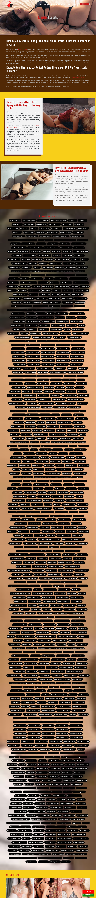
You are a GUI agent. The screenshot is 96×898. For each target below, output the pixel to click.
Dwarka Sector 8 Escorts (76, 364)
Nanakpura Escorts (34, 586)
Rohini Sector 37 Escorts (27, 741)
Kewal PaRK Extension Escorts (41, 485)
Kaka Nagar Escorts (49, 465)
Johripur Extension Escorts (57, 457)
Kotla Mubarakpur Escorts (68, 504)
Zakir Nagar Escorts (55, 862)
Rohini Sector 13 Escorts (20, 722)
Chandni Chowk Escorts (81, 298)
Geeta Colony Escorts (81, 383)
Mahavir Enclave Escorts (34, 523)
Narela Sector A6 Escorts (62, 597)
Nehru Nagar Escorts (69, 609)
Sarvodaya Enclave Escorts (18, 772)
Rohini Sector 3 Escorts (62, 733)
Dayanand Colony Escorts (48, 321)
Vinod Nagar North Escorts (52, 850)
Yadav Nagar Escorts (68, 858)
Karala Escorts (17, 477)
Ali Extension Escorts (13, 228)
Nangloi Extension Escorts (49, 589)
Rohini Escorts (72, 714)
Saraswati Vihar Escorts (42, 768)
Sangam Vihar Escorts (43, 764)
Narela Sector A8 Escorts (20, 601)
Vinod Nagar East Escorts (37, 850)
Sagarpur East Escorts (17, 761)
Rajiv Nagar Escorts (41, 691)
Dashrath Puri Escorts (19, 321)
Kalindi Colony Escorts (71, 465)
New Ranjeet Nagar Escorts (20, 624)
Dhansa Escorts (24, 333)
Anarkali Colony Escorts (18, 236)
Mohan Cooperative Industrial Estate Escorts (19, 570)
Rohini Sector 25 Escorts (62, 729)
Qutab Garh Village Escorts (45, 679)
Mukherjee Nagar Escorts (31, 578)
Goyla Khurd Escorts (17, 399)
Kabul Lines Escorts (67, 461)
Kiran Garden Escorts (57, 496)
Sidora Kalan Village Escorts (18, 799)
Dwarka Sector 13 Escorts (63, 345)
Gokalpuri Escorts (48, 391)
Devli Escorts (67, 329)
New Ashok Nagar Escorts (60, 613)
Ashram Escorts (12, 251)
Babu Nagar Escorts (37, 259)
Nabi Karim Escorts (54, 582)
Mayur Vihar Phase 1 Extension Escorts (18, 555)
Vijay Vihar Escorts (60, 846)
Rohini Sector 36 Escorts (13, 741)
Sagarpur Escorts (82, 757)
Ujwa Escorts (29, 834)
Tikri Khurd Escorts (14, 827)
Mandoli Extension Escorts (63, 535)
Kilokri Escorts (32, 496)
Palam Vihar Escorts (31, 648)
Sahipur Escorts (42, 761)
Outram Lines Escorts (49, 644)
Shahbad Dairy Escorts (34, 780)
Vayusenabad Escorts (78, 842)
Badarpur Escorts (48, 259)
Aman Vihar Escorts (44, 228)
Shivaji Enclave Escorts (55, 792)
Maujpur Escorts (43, 547)
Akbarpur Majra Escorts (54, 224)
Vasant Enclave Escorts (38, 838)
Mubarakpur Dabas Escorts (16, 578)
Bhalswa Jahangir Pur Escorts (81, 282)
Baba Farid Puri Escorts (14, 259)
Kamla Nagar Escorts (78, 469)
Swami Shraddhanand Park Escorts (20, 819)
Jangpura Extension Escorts (48, 446)
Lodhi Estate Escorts (78, 516)
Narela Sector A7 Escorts (77, 597)
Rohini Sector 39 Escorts (56, 741)
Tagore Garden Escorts (78, 819)
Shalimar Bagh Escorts (77, 784)
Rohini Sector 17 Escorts (76, 722)
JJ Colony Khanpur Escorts (76, 453)
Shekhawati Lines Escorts (29, 792)
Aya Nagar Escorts (66, 251)
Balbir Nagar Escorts (47, 267)
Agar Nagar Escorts (17, 224)
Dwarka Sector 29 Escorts (63, 360)
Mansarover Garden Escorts (45, 543)
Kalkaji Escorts (16, 469)
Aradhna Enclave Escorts (30, 240)
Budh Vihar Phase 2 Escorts (20, 294)
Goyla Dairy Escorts (83, 395)
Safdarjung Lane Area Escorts (68, 757)
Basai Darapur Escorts (66, 271)
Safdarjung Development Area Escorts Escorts (32, 757)
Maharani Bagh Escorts (20, 523)
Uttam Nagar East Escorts (64, 834)
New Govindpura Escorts (17, 617)
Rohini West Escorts (67, 745)
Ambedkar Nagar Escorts (70, 228)
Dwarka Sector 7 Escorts (62, 364)
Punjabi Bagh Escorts (44, 671)
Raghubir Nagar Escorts (42, 687)
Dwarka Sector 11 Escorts (18, 345)
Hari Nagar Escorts (78, 415)
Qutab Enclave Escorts (19, 679)
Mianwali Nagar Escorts (79, 558)
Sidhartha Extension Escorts (74, 795)
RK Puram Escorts (35, 706)
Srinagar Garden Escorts (67, 803)
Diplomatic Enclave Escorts (74, 337)
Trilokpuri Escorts (11, 830)
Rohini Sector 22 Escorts (20, 729)
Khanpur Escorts (12, 488)
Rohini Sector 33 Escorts (48, 737)
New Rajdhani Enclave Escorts (61, 621)
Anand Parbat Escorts (65, 232)
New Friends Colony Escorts (76, 613)
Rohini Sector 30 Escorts (76, 733)
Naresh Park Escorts (77, 601)
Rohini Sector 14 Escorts (34, 722)
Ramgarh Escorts (39, 698)
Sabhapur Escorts (56, 749)
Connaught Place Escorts (18, 314)
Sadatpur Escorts (42, 753)
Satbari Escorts (30, 772)
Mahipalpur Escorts (76, 523)
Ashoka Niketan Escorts (66, 247)
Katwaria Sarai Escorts (43, 481)
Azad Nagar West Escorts (44, 255)
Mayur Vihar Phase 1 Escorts (72, 551)
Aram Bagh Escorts (59, 240)
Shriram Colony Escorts (79, 792)
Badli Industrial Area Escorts (19, 263)
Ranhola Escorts (16, 702)
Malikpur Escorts (12, 531)
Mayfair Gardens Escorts (45, 551)
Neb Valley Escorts (36, 609)
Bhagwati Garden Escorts (61, 279)
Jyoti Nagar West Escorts (42, 461)
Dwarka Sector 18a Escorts (32, 352)
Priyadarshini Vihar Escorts (66, 667)
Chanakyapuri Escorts (28, 298)
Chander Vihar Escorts (67, 298)
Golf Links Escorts (71, 391)
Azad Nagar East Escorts (30, 255)
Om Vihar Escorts (37, 644)
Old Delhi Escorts (18, 640)
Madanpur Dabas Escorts (64, 520)
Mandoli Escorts (51, 535)
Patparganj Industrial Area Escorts (29, 659)
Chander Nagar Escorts (54, 298)
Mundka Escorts (83, 578)
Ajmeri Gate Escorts (41, 224)
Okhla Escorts (10, 636)
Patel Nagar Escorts (35, 656)
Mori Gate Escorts (16, 574)
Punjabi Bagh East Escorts (57, 671)
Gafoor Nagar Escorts (70, 376)
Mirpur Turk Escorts (41, 562)
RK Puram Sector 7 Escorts (30, 714)
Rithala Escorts (25, 706)
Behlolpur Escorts (24, 279)
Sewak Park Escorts (53, 776)
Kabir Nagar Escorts (55, 461)
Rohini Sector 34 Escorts (62, 737)
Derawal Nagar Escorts (56, 329)
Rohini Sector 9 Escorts (54, 745)
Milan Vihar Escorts (17, 562)
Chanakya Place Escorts (15, 298)
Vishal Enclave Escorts (15, 854)
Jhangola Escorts (69, 450)
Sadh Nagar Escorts (53, 753)
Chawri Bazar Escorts (67, 302)
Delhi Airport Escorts (44, 325)
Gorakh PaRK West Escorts (29, 395)
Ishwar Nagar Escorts (72, 434)
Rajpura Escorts (73, 694)
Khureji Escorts (42, 492)
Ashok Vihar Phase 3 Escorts (35, 247)
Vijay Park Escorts (50, 846)
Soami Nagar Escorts (16, 803)
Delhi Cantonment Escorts (58, 325)
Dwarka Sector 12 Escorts (33, 345)
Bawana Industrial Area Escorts (54, 275)
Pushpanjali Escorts (57, 675)
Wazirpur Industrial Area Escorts (28, 858)
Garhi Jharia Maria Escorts (15, 383)
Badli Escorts (85, 259)
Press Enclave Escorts (51, 667)
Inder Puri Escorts (60, 430)
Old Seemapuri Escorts (14, 644)
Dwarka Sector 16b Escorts (63, 349)
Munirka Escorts (31, 582)
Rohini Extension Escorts (20, 718)
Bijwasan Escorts (12, 290)
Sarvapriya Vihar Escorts (81, 768)
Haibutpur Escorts (80, 411)
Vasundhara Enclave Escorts (64, 842)
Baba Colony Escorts (79, 255)
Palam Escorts (71, 644)
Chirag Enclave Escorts (67, 306)
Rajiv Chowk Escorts (29, 691)
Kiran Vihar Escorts (69, 496)
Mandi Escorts (17, 535)
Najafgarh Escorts (76, 582)
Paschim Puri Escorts (68, 652)
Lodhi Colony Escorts (66, 516)
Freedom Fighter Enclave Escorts (58, 372)
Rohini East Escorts (83, 714)
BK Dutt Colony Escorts (34, 290)
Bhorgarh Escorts (84, 286)
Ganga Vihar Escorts (56, 380)
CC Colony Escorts (65, 294)
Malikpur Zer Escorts (23, 531)
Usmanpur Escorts (38, 834)
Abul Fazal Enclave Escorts (29, 220)
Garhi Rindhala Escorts (43, 383)
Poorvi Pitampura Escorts (30, 663)
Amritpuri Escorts (17, 232)
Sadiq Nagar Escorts (79, 753)
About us (46, 4)
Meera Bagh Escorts (42, 558)
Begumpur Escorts (13, 279)
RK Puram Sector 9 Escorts (60, 714)
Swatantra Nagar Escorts (65, 819)
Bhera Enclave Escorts (47, 286)
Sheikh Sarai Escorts (16, 792)
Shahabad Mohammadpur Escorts (18, 780)
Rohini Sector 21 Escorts (76, 726)
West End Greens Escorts (55, 858)
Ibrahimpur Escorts (25, 430)
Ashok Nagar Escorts (53, 244)
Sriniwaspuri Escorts (80, 803)
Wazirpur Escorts (13, 858)
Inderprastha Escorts (82, 430)
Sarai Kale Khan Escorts (82, 764)
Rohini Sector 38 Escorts (42, 741)
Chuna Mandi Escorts (50, 310)
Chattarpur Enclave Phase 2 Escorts (51, 302)
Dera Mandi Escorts (32, 329)
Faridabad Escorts (72, 368)
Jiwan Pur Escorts (63, 453)
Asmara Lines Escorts (35, 251)
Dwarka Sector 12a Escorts (48, 345)
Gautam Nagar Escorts (56, 383)
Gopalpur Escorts (82, 391)
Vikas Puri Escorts (83, 846)
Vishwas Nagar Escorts (58, 854)
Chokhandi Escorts (38, 310)
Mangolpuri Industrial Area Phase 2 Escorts (73, 539)
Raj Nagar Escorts (54, 687)
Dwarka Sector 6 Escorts (48, 364)
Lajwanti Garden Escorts (47, 512)
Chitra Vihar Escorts (80, 306)
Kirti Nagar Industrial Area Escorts (74, 500)
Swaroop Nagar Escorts (37, 819)
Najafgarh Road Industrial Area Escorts (18, 586)
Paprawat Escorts (40, 652)
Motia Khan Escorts (79, 574)
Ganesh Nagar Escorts (43, 380)
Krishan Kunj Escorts (82, 504)
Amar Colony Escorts (56, 228)
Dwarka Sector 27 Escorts (33, 360)
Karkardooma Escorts (65, 477)
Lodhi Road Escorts (15, 520)
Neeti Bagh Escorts (57, 609)
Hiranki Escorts (41, 426)
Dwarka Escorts (41, 341)
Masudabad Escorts (82, 543)
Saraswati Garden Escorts (27, 768)
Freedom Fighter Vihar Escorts (75, 372)
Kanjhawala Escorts (26, 473)
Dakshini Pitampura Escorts (17, 317)
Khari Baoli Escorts (38, 488)
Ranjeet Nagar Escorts (65, 702)
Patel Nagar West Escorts (77, 656)
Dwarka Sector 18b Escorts (48, 352)
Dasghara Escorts (81, 317)
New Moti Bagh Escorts (79, 617)
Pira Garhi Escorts (71, 659)
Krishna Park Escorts (58, 508)
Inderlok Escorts (71, 430)
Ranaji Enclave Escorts (69, 698)
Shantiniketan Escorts (42, 788)
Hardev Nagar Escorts (32, 415)
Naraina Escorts (76, 589)
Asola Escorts (46, 251)
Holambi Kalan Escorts (53, 426)
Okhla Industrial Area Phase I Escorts (25, 636)
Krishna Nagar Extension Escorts (43, 508)
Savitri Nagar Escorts (79, 772)
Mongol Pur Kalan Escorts (81, 570)
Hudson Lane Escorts (79, 426)
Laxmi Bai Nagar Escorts (19, 516)
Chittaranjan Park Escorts (25, 310)
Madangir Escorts (51, 520)
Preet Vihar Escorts (28, 667)
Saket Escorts (22, 764)
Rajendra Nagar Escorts (79, 687)
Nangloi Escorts (37, 589)
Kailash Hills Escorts (12, 465)
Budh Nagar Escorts (68, 290)
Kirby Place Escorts (48, 500)
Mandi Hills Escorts (28, 535)
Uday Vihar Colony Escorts (17, 834)
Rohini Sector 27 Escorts (20, 733)
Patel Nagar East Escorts (48, 656)
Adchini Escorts (72, 220)
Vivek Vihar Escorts (70, 854)
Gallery (63, 4)
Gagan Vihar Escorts (82, 376)
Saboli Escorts (80, 749)
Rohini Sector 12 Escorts (76, 718)
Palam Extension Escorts (18, 648)
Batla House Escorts (14, 275)
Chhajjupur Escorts (80, 302)
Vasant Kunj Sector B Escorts (81, 838)
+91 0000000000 (84, 4)
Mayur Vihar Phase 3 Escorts (53, 555)
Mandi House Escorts (40, 535)
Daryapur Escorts (70, 317)
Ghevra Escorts (70, 387)
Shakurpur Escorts (64, 784)
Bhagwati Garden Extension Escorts (78, 279)
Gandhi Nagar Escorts (17, 380)
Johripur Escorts (45, 457)
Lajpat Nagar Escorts (34, 512)
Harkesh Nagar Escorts (81, 418)
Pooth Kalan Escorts (44, 663)
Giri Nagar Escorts (26, 391)
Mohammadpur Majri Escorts (72, 566)
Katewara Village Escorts (29, 481)
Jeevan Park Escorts (58, 450)
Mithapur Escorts (52, 562)
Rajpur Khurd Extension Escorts (59, 694)
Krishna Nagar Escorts (27, 508)
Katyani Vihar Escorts (56, 481)
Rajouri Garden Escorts (79, 691)
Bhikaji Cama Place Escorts (62, 286)
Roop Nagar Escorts (33, 749)
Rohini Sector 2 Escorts (48, 726)
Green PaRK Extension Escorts (46, 403)
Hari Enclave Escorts (66, 415)
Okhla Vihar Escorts (84, 636)
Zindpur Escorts (66, 862)
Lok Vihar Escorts (40, 520)
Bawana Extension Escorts (37, 275)
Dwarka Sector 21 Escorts (47, 356)
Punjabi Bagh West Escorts (14, 675)
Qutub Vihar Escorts (77, 679)
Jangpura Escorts (12, 446)
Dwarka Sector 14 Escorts (77, 345)
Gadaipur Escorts (58, 376)
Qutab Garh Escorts (32, 679)
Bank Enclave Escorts (16, 271)
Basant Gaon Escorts (79, 271)
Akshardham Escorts (67, 224)
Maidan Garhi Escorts (32, 527)
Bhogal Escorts (74, 286)
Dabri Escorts (50, 314)
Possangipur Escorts (56, 663)
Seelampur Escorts (30, 776)
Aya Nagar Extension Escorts (81, 251)
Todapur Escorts (72, 827)
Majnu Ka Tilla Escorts (56, 527)
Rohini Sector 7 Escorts (27, 745)
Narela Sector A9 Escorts (35, 601)
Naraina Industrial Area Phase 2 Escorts (42, 593)
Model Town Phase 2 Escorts (40, 566)
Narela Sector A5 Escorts (48, 597)
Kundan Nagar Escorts (71, 508)
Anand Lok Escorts (40, 232)
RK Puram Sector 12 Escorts (79, 706)
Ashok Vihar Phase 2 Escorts (19, 247)
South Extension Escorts (53, 803)
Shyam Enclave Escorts (20, 795)
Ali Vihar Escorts (24, 228)
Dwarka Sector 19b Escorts (78, 352)
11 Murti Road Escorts (15, 220)
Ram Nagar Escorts (83, 694)
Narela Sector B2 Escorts (49, 601)
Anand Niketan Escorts (52, 232)
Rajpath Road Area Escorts (33, 694)
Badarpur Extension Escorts (62, 259)
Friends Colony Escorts (14, 376)
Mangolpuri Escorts (32, 539)
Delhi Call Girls (55, 4)
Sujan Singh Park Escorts (56, 807)
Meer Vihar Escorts (30, 558)
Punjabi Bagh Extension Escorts (74, 671)
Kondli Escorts (48, 504)
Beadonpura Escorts (69, 275)
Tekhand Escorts (35, 823)
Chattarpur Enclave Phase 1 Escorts (32, 302)
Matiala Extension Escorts (31, 547)
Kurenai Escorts (83, 508)
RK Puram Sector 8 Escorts (45, 714)
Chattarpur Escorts (16, 302)
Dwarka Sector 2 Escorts (19, 356)
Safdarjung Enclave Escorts (52, 757)
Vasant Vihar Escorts (50, 842)
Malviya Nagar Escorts (47, 531)
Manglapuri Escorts (77, 535)
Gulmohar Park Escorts (74, 407)
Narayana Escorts (71, 593)
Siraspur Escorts (61, 799)
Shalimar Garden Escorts (16, 788)
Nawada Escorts (81, 605)
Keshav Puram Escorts (80, 481)
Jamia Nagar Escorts (70, 442)
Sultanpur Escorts (82, 807)
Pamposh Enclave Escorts (44, 648)
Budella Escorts (57, 290)
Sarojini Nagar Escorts (67, 768)
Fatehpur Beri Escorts (30, 372)
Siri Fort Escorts (71, 799)
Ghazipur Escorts (60, 387)
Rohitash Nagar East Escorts (81, 745)
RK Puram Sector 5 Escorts (78, 710)
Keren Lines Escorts (68, 481)
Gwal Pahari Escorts (69, 411)
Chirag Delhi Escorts (54, 306)
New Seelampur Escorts (49, 624)
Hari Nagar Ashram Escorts (16, 418)
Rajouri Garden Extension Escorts (16, 694)
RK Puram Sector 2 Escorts (33, 710)
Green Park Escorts (32, 403)
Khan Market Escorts (79, 485)
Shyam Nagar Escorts (33, 795)
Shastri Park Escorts (81, 788)
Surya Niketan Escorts (82, 815)
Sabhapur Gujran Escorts (69, 749)
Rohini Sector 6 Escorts (14, 745)
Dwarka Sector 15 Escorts (18, 349)
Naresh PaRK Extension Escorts (18, 605)
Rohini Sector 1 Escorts (34, 718)
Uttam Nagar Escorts (50, 834)
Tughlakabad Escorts (38, 830)
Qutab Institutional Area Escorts (62, 679)
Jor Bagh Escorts (70, 457)
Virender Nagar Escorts (82, 850)
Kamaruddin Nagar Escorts (63, 469)
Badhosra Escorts (75, 259)
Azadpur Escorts (56, 255)
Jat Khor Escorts (14, 450)
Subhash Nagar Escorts (15, 807)
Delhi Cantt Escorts (71, 325)
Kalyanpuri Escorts (50, 469)
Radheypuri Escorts (16, 687)
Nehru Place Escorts (82, 609)
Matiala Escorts (19, 547)
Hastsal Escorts (40, 422)
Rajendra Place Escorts (16, 691)
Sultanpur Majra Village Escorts (37, 811)
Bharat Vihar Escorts (25, 286)
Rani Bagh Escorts (41, 702)
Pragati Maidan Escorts (68, 663)
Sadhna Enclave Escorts (66, 753)
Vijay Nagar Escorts (39, 846)
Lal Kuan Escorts (73, 512)
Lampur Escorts (83, 512)
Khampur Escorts (68, 485)
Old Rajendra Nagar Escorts (60, 640)
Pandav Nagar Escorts (28, 652)
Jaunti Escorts (34, 450)
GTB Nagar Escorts (20, 407)
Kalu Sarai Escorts (26, 469)
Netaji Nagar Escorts (30, 613)
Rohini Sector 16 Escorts (62, 722)
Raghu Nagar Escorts (28, 687)
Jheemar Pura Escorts (28, 453)
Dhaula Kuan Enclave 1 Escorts (80, 333)
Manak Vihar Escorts (72, 531)
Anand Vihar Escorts (78, 232)
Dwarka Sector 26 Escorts (19, 360)
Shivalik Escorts (67, 792)
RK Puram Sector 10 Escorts (64, 706)
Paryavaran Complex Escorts (54, 652)
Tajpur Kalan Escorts (24, 823)
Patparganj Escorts (14, 659)
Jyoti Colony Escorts (15, 461)
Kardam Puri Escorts (53, 477)
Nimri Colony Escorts (49, 628)
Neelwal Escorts (47, 609)
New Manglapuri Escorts (47, 617)
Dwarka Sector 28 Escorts (48, 360)
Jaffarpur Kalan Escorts (18, 438)
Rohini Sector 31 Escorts (20, 737)
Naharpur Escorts (65, 582)
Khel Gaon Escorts (59, 488)
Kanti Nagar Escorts (38, 473)
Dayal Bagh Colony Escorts (33, 321)
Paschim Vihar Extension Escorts (20, 656)
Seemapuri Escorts (41, 776)
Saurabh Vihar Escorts (54, 772)
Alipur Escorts (33, 228)
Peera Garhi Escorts (45, 659)
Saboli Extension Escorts (18, 753)
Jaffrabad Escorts (30, 438)
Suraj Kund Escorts (56, 815)
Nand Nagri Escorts (46, 586)
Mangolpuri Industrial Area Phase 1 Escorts (49, 539)
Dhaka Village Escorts (13, 333)
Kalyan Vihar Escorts (38, 469)
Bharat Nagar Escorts (12, 286)
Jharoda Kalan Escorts (80, 450)
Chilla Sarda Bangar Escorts (40, 306)
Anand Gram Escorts (28, 232)
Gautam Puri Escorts (69, 383)
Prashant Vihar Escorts (15, 667)
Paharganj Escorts (61, 644)
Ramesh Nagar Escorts (27, 698)
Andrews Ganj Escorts (44, 236)
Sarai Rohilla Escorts (14, 768)
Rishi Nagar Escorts (14, 706)
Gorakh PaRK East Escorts (14, 395)
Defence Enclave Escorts (17, 325)
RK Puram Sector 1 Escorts (48, 706)
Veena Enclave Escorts (14, 846)
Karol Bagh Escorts (77, 477)
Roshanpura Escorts (45, 749)
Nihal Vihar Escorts (27, 628)
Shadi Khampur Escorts (66, 776)
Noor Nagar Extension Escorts (79, 632)
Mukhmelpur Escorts (45, 578)
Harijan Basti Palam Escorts (48, 418)
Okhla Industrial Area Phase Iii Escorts (67, 636)
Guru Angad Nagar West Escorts (37, 411)
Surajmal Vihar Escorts (69, 815)
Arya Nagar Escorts (15, 244)
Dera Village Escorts (43, 329)
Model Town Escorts (79, 562)
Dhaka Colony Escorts (77, 329)
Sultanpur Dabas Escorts (21, 811)
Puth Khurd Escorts (84, 675)
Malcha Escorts (82, 527)
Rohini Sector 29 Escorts (48, 733)
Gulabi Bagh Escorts (47, 407)
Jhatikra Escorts (17, 453)
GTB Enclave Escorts (82, 403)
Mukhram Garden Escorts (58, 578)
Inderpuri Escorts (14, 434)
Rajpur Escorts (45, 694)
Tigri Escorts (86, 823)
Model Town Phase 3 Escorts (56, 566)
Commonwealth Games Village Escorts (78, 310)
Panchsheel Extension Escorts (76, 648)
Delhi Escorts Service (78, 77)
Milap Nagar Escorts (29, 562)
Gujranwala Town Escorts (33, 407)
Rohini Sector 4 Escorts (69, 741)
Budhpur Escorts (33, 294)
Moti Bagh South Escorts (54, 574)
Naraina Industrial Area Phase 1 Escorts (21, 593)
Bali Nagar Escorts (59, 267)
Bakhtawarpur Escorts (14, 267)
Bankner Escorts (28, 271)
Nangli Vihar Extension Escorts (24, 589)
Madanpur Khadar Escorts (79, 520)
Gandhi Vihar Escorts (30, 380)
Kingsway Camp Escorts (44, 496)
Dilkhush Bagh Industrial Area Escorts (42, 337)
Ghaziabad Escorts (49, 387)
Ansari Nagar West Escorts (15, 240)
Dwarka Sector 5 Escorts (34, 364)
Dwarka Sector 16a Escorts (47, 349)
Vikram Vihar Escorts (24, 850)
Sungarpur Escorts (31, 815)
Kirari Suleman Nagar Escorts (34, 500)
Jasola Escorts (73, 446)
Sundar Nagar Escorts (63, 811)
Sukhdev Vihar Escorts (70, 807)
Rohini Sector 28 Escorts (34, 733)
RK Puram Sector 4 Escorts (63, 710)
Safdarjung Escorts (14, 757)
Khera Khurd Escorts (83, 488)
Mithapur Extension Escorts (65, 562)
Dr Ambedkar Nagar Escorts (17, 341)
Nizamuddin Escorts (14, 632)
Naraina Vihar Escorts (60, 593)
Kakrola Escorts (59, 465)
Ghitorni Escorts (80, 387)
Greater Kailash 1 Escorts (44, 399)
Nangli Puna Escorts (70, 586)
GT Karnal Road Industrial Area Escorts (65, 403)
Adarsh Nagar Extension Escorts (59, 220)
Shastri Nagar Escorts (69, 788)
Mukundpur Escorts (72, 578)
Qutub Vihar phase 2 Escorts (33, 683)
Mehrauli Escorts (67, 558)
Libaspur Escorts (55, 516)
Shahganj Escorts (57, 780)
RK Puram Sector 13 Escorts (17, 710)
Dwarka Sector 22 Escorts (62, 356)
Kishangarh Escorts (25, 504)
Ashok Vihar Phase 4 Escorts (51, 247)
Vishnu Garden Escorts (28, 854)
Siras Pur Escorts (51, 799)
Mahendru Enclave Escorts (49, 523)
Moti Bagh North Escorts (40, 574)
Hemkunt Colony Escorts (17, 426)
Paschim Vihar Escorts (81, 652)
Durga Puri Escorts (30, 341)
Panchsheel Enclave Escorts (60, 648)
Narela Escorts (82, 593)
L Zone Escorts (12, 512)
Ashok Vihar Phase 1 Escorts (79, 244)
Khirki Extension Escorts (30, 492)
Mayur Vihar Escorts (58, 551)
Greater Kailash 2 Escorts (59, 399)
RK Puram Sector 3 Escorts (48, 710)
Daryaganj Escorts (59, 317)
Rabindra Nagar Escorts (48, 683)
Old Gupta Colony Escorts (44, 640)
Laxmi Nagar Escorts (32, 516)
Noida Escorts (54, 632)
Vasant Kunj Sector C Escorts (19, 842)
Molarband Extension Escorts (66, 570)
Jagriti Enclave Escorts (65, 438)
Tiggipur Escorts (77, 823)
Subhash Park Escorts (28, 807)
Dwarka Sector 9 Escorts (15, 368)
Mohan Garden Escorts (38, 570)
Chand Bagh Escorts (41, 298)
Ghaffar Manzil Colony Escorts (34, 387)
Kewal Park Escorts (27, 485)
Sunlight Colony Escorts (44, 815)
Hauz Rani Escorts (77, 422)
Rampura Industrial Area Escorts (53, 698)
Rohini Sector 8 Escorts (40, 745)
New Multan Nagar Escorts (31, 621)
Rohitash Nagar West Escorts (19, 749)
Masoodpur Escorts (70, 543)
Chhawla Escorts (27, 306)
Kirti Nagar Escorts (59, 500)
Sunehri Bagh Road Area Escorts (16, 815)
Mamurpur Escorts (60, 531)
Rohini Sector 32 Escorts (34, 737)
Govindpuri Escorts (55, 395)
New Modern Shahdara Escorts (63, 617)
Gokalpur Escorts (37, 391)
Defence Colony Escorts (76, 321)
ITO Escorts (83, 434)
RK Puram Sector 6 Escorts (14, 714)
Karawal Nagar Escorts (40, 477)
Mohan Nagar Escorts (51, 570)
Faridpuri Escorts (83, 368)
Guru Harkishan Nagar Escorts (54, 411)
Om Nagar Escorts (26, 644)
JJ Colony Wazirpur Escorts (17, 457)
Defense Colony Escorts (31, 325)
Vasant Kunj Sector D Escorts (35, 842)
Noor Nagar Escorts (65, 632)
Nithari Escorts (72, 628)
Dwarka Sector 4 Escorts (20, 364)
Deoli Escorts (81, 325)
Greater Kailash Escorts (30, 399)
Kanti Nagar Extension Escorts (52, 473)
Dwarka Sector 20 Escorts (33, 356)
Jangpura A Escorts (23, 446)
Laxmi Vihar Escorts (44, 516)
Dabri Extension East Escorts (77, 314)
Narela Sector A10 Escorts (33, 597)
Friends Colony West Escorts (45, 376)
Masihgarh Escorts (58, 543)
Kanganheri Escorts (15, 473)
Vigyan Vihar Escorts (27, 846)
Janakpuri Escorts (81, 442)
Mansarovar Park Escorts (30, 543)
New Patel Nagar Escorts (46, 621)
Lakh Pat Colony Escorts (61, 512)
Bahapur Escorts (43, 263)
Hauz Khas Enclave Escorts (64, 422)
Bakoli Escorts (37, 267)
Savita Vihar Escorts (67, 772)
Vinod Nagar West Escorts (67, 850)
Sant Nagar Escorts (70, 764)
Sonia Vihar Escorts (28, 803)
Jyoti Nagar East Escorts (28, 461)
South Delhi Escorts (40, 803)
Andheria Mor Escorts (31, 236)
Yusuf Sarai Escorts (43, 862)
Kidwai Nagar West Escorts (20, 496)
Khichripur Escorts (17, 492)
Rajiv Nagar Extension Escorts (55, 691)
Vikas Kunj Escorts (72, 846)
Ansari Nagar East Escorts (76, 236)
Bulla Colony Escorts (45, 294)
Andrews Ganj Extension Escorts (60, 236)
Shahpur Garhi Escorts (69, 780)
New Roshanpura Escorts (35, 624)
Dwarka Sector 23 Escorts (77, 356)
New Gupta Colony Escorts (32, 617)
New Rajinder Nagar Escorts (78, 621)
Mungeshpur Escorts (20, 582)
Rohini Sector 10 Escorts (48, 718)
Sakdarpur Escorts (12, 764)
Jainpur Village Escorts (57, 442)
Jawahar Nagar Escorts (45, 450)
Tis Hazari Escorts (61, 827)
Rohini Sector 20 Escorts (62, 726)
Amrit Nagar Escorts (83, 228)
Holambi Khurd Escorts (66, 426)
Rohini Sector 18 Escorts (20, 726)
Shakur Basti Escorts (53, 784)
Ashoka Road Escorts (79, 247)
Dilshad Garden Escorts (59, 337)
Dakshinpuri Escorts (31, 317)
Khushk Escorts (22, 49)
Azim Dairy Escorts (67, 255)
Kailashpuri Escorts (37, 465)
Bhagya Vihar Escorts (13, 282)
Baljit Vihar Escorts (82, 267)
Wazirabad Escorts (81, 854)
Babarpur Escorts (26, 259)
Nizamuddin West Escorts (42, 632)
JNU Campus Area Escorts (32, 457)
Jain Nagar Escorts (45, 442)
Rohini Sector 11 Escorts (62, 718)
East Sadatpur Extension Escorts (45, 368)
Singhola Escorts (31, 799)
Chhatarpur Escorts (16, 306)
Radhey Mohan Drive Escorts (63, 683)
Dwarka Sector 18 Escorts (17, 352)
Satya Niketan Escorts (41, 772)
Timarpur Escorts (50, 827)
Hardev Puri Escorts (45, 415)
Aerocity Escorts (82, 220)
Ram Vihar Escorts (15, 698)
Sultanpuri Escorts (51, 811)
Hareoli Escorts (55, 415)
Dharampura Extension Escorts (50, 333)
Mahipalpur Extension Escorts (17, 527)
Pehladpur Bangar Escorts (58, 659)
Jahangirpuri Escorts (78, 438)
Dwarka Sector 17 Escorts (78, 349)
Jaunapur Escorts (24, 450)
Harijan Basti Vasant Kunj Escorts (65, 418)
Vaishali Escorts (26, 838)
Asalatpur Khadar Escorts (28, 244)
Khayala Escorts (49, 488)
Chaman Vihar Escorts (77, 294)
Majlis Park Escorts (44, 527)
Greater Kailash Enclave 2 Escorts (17, 403)
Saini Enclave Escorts (53, 761)
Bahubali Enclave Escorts (55, 263)
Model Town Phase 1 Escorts (23, 566)
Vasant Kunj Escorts (50, 838)
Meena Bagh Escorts (82, 555)
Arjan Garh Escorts (70, 240)
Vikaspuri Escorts (12, 850)
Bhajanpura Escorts (43, 282)
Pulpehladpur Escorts (19, 671)
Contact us (75, 4)
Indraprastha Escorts (26, 434)
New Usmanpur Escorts (77, 624)
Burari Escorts (55, 294)
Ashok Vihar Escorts (65, 244)
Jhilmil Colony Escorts (41, 453)
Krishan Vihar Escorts (14, 508)
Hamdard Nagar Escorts (19, 415)
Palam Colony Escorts (82, 644)
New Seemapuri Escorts (63, 624)
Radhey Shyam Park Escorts (79, 683)
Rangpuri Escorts (81, 698)
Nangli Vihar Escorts (83, 586)
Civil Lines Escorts (62, 310)
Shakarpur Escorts (28, 784)
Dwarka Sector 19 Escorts (63, 352)
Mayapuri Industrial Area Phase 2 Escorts (26, 551)
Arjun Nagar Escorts (82, 240)
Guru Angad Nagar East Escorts (19, 411)
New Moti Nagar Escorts (16, 621)
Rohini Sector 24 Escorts (48, 729)
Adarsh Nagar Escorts (43, 220)
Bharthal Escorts (36, 286)
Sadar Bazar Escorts (31, 753)
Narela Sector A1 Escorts (19, 597)
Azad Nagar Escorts (17, 255)
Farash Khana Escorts (60, 368)
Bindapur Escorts (22, 290)
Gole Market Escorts (60, 391)
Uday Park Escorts (84, 830)
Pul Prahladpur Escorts (80, 667)
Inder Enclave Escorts (49, 430)
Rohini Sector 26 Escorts (76, 729)
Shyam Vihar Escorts (46, 795)
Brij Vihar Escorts (46, 290)
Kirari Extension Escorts (19, 500)
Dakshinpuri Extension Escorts (45, 317)
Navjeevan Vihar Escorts (69, 605)
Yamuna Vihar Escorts (81, 858)
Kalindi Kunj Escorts (84, 465)
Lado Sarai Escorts (22, 512)
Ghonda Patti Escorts (15, 391)
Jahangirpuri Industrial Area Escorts (19, 442)
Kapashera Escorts (67, 473)
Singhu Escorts (41, 799)
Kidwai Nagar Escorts (62, 492)
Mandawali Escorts (83, 531)
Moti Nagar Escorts (67, 574)
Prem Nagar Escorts (39, 667)
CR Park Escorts (30, 314)
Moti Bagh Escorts (27, 574)
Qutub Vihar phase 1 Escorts (17, 683)
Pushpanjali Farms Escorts (70, 675)
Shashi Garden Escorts (56, 788)
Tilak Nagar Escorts (26, 827)
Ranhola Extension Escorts (28, 702)
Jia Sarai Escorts (53, 453)
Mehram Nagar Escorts (55, 558)
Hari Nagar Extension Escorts (32, 418)
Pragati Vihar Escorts (81, 663)
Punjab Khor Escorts (32, 671)
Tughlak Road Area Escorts (24, 830)
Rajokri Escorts (68, 691)
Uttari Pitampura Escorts (14, 838)
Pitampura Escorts (82, 659)
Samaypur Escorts (31, 764)
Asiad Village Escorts (23, 251)
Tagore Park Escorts (12, 823)
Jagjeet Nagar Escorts (52, 438)
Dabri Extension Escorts (62, 314)
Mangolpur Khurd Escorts (18, 539)
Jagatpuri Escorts (41, 438)
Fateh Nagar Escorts (18, 372)
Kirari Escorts (79, 496)
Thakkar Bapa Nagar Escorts (48, 823)
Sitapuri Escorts (81, 799)
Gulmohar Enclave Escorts (60, 407)
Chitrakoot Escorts (12, 310)
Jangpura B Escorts (34, 446)
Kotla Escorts (57, 504)
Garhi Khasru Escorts (30, 383)
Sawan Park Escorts (18, 776)
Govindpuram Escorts (43, 395)
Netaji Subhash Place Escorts (45, 613)
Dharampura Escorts (35, 333)
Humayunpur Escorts (13, 430)
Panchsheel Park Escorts (15, 652)
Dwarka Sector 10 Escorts (79, 341)
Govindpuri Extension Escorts (69, 395)
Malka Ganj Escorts (35, 531)
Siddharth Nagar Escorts (59, 795)
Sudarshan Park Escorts (42, 807)
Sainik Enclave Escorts (66, 761)
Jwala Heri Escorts (80, 457)
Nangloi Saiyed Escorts (64, 589)
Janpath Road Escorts (62, 446)
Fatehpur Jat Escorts (43, 372)
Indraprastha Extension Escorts (57, 434)
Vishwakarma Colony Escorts (43, 854)
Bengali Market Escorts (36, 279)
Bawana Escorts (25, 275)
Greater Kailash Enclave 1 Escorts (75, 399)
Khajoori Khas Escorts (56, 485)
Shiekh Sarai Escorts (43, 792)
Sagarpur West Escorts (31, 761)
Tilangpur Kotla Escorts (38, 827)
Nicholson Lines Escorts (15, 628)
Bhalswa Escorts (54, 282)
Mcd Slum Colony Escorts (69, 555)
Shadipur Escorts (78, 776)
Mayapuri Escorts (54, 547)
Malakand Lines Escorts (70, 527)
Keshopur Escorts (15, 485)
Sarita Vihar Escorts (55, 768)
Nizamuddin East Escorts (28, 632)
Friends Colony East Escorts (29, 376)
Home (41, 4)
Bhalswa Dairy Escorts (65, 282)
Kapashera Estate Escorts (80, 473)
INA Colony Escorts (37, 430)
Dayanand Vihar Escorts (63, 321)
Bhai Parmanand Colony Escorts (28, 282)
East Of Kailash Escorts (28, 368)
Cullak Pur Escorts (40, 314)
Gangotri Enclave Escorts (69, 380)
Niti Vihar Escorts (82, 628)
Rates (69, 4)
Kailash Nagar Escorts (24, 465)
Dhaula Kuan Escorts (65, 333)
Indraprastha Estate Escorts (41, 434)
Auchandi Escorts (56, 251)
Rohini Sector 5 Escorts (83, 741)
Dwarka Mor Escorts (52, 341)
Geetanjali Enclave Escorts (18, 387)
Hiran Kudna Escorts (31, 426)
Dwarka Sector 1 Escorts (65, 341)
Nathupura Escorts (43, 605)
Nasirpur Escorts (32, 605)
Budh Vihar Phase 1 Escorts (81, 290)
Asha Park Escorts (41, 244)
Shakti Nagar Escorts (40, 784)
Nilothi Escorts (38, 628)
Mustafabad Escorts (43, 582)
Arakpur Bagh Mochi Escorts (45, 240)
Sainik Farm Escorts (79, 761)
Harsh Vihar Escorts (19, 422)
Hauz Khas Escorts (51, 422)
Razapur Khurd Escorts (78, 702)
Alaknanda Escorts (79, 224)
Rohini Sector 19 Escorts (34, 726)
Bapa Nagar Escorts (39, 271)
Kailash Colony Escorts (79, 461)
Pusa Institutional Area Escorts (30, 675)
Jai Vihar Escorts (34, 442)
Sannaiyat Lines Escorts (57, 764)
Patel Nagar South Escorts (62, 656)
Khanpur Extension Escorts (24, 488)
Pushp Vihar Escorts (45, 675)
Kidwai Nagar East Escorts (76, 492)
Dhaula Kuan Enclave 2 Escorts (23, 337)
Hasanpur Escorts (30, 422)
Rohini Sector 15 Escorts (48, 722)
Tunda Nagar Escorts (72, 830)
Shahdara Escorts (46, 780)
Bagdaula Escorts (32, 263)
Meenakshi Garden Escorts (17, 558)
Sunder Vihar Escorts (76, 811)
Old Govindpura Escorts (30, 640)
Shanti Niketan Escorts (29, 788)
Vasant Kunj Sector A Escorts (64, 838)
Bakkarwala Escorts (27, 267)
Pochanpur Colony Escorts (15, 663)
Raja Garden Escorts (66, 687)
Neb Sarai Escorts (25, 609)
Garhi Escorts (80, 380)
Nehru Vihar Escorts (18, 613)
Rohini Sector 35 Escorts (76, 737)
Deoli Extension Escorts (19, 329)
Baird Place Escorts (68, 263)
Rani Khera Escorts (53, 702)
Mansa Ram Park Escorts (15, 543)
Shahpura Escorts (17, 784)
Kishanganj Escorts (13, 504)
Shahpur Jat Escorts (82, 780)
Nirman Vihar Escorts (61, 628)
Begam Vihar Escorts (81, 275)
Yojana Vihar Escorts (31, 862)
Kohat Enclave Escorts (37, 504)
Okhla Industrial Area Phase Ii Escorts (46, 636)
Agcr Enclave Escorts (29, 224)
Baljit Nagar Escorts (71, 267)
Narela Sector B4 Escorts (63, 601)
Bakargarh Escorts (79, 263)
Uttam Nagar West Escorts (79, 834)
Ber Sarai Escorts (48, 279)
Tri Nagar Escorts (82, 827)
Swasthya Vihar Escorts (51, 819)
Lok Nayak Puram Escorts (28, 520)
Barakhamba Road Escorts (52, 271)
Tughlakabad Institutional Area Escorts (55, 830)
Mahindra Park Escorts (63, 523)
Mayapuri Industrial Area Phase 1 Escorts (70, 547)
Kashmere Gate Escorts (15, 481)
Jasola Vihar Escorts (83, 446)
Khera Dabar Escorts (71, 488)
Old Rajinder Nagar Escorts (75, 640)
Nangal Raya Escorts (58, 586)
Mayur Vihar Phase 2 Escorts (37, 555)
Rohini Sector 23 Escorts (34, 729)
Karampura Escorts (28, 477)
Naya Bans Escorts (14, 609)
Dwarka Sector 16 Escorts (32, 349)
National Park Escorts (55, 605)
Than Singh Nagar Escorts (64, 823)
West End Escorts (42, 858)
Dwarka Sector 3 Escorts (77, 360)
